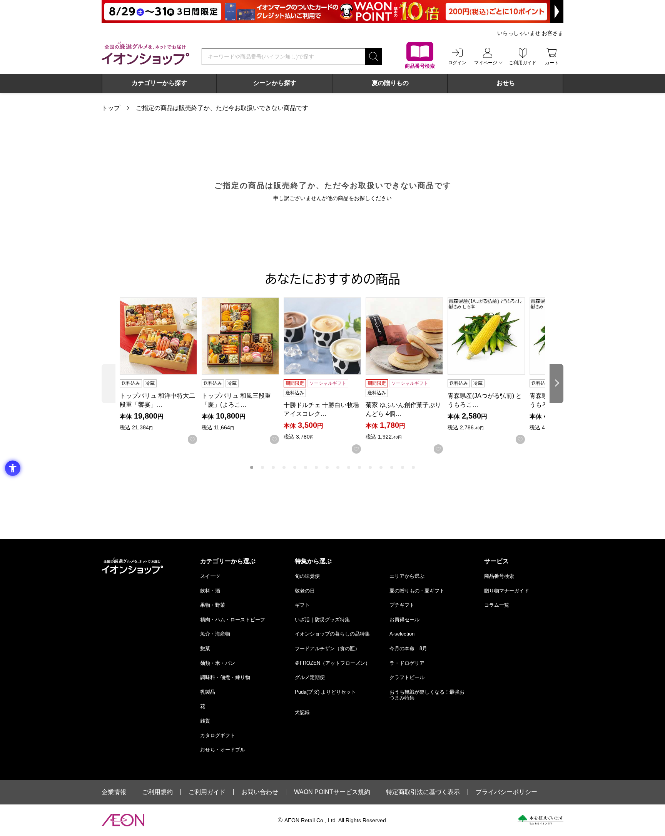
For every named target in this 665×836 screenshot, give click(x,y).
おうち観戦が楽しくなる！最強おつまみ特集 (426, 695)
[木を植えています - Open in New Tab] (540, 820)
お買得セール (404, 619)
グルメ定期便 (310, 677)
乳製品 (207, 692)
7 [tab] (316, 467)
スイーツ (210, 576)
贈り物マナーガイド (506, 591)
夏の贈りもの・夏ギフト (416, 591)
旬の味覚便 (307, 576)
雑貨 (205, 721)
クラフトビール (406, 677)
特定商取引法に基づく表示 (423, 792)
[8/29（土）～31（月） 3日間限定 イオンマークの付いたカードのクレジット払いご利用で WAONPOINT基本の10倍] (332, 11)
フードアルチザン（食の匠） (327, 648)
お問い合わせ (259, 792)
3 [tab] (273, 467)
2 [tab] (262, 467)
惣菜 (205, 648)
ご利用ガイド (207, 792)
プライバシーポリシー (506, 792)
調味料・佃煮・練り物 (225, 677)
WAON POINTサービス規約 (332, 792)
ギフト (302, 605)
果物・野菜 (212, 605)
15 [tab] (402, 467)
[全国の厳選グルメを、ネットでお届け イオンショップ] (145, 53)
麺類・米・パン (217, 663)
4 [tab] (284, 467)
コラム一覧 (496, 605)
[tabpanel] (161, 370)
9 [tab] (337, 467)
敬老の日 (305, 591)
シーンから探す (274, 83)
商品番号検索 (499, 576)
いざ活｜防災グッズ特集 (322, 619)
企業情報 (114, 792)
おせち (505, 83)
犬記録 (302, 712)
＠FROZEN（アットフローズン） (332, 663)
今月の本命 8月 (408, 648)
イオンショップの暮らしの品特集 (332, 634)
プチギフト (401, 605)
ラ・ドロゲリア (406, 663)
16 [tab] (413, 467)
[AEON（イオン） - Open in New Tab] (123, 820)
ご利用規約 (157, 792)
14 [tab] (391, 467)
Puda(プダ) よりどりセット (325, 692)
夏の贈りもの (390, 83)
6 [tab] (305, 467)
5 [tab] (294, 467)
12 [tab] (370, 467)
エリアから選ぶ (406, 576)
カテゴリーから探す (159, 83)
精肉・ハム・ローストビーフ (232, 619)
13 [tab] (381, 467)
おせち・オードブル (222, 750)
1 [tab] (251, 467)
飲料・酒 (210, 591)
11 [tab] (359, 467)
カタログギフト (217, 735)
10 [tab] (348, 467)
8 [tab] (327, 467)
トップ (111, 108)
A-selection (401, 634)
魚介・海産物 (215, 634)
